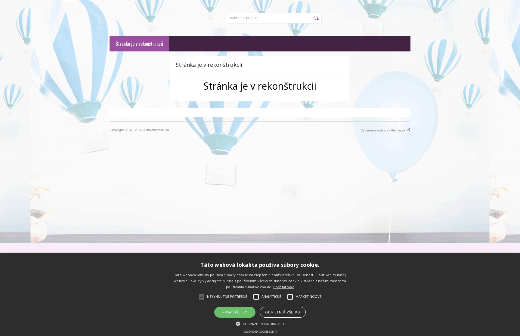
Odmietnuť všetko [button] (282, 312)
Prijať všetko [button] (234, 312)
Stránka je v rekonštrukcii (139, 43)
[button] (260, 323)
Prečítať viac (283, 287)
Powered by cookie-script (260, 332)
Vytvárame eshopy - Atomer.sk (384, 130)
